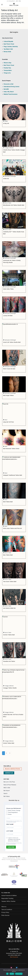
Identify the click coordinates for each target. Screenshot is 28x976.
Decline (12, 973)
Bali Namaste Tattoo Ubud (11, 448)
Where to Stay (7, 62)
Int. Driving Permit (11, 1)
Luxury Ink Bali (7, 315)
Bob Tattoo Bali (8, 501)
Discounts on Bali (8, 84)
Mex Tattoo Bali (8, 555)
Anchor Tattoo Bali (9, 634)
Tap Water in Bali (8, 49)
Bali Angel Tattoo (8, 395)
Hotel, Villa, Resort (9, 91)
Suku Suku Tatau (8, 289)
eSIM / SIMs (18, 1)
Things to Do (7, 73)
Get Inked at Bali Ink (9, 608)
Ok (7, 973)
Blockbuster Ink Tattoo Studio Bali (13, 205)
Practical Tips (7, 68)
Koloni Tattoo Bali (8, 743)
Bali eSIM (6, 89)
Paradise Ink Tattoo (9, 661)
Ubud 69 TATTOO (8, 422)
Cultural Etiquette (8, 41)
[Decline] (26, 972)
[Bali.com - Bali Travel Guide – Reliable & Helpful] (14, 4)
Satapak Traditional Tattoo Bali (12, 475)
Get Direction (14, 957)
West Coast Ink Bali (9, 368)
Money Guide (7, 51)
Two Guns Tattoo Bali (9, 581)
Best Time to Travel (9, 44)
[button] (2, 4)
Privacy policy (19, 973)
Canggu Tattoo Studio (10, 688)
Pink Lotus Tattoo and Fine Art (12, 528)
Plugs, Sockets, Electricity (11, 46)
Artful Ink (6, 178)
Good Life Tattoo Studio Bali (12, 342)
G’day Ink (6, 123)
